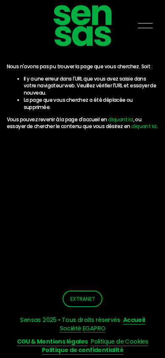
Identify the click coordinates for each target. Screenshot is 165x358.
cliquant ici (120, 119)
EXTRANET (82, 298)
